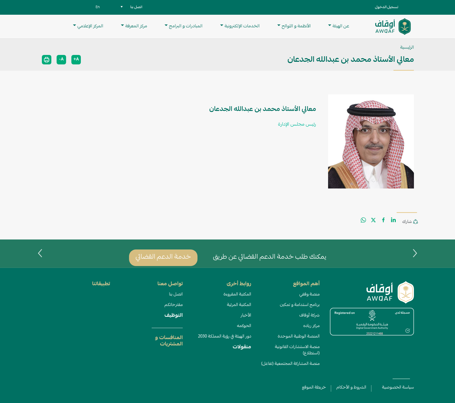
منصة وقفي (309, 294)
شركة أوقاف (309, 315)
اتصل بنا (176, 294)
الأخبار (246, 315)
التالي (40, 253)
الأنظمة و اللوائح (296, 26)
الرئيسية (407, 47)
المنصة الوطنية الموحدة (299, 336)
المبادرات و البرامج (185, 26)
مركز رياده (311, 326)
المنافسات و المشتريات (169, 341)
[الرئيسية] (393, 26)
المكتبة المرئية (239, 305)
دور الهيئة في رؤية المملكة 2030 (224, 336)
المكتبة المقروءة (237, 294)
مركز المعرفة (136, 26)
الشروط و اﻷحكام (351, 387)
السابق (415, 253)
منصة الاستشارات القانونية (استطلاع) (297, 350)
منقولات (242, 347)
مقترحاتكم (174, 305)
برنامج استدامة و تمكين (300, 305)
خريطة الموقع (314, 387)
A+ (76, 59)
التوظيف (174, 316)
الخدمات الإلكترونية (242, 26)
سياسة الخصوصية (398, 387)
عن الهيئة (341, 26)
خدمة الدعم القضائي (163, 257)
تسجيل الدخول (386, 7)
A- (61, 59)
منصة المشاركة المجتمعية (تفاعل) (290, 364)
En (98, 7)
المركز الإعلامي (90, 26)
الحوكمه (244, 326)
